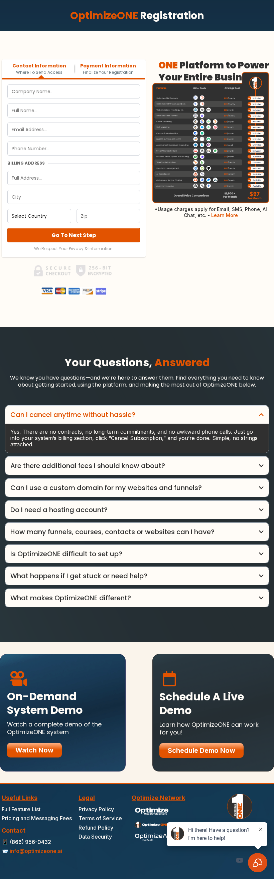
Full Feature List (21, 809)
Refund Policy (96, 827)
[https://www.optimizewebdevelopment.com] (151, 811)
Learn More (224, 215)
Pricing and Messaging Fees (37, 818)
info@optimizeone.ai (36, 851)
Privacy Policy (96, 809)
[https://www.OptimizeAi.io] (151, 837)
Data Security (95, 836)
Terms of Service (100, 818)
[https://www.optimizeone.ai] (151, 824)
